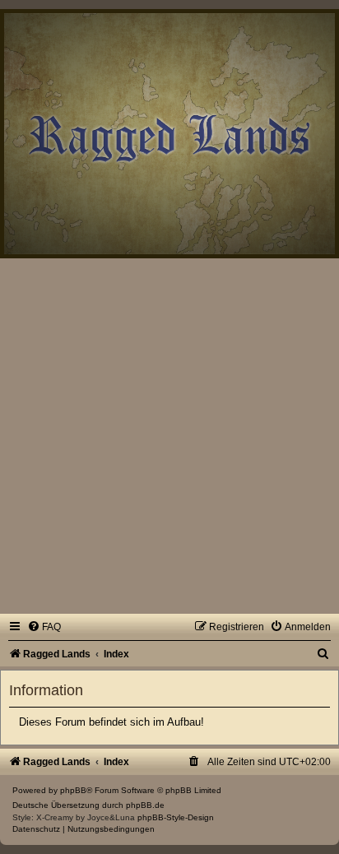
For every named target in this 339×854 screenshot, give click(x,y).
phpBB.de (145, 805)
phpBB (73, 790)
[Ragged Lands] (9, 22)
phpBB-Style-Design (175, 817)
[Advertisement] (169, 436)
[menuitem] (44, 627)
